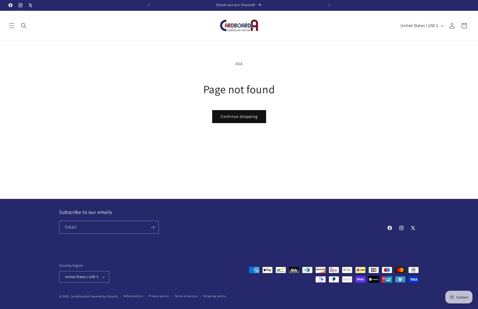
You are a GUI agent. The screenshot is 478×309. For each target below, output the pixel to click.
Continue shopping (239, 116)
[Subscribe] (152, 227)
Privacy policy (159, 296)
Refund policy (133, 296)
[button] (12, 26)
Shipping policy (214, 296)
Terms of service (186, 296)
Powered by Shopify (104, 296)
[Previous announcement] (149, 5)
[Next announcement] (329, 5)
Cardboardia (80, 296)
